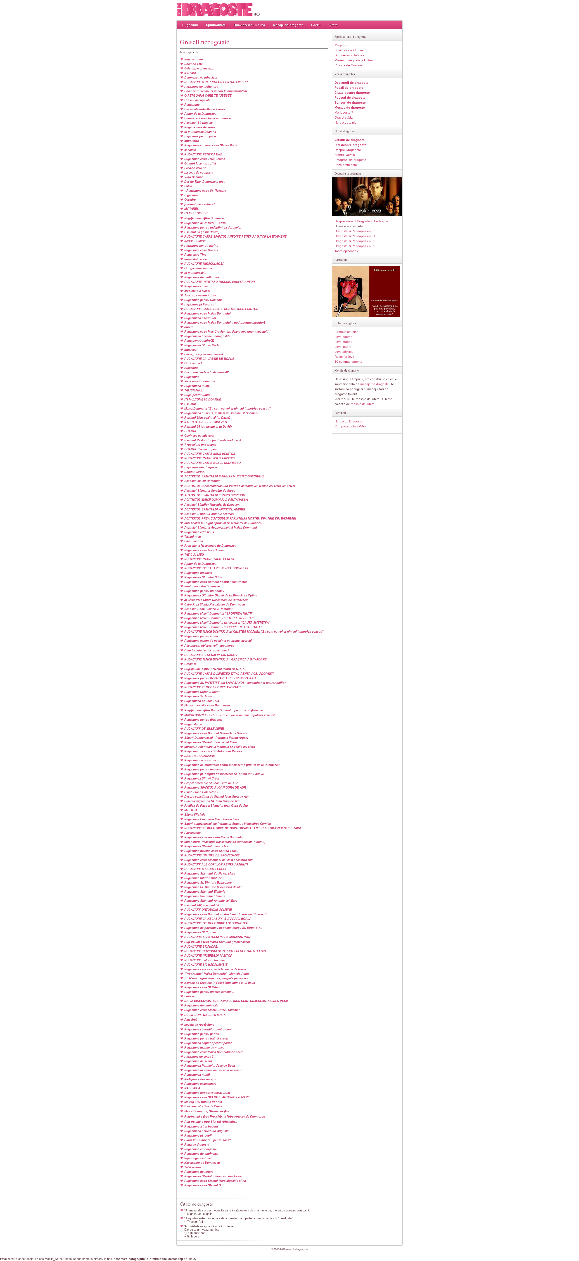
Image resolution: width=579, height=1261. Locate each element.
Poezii (315, 25)
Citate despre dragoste (352, 92)
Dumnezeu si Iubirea (249, 25)
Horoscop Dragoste (348, 421)
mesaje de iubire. (363, 404)
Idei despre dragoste (350, 145)
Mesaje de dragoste (288, 25)
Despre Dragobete (348, 150)
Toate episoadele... (348, 251)
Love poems (343, 336)
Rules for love (344, 356)
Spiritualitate (216, 25)
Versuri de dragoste (350, 140)
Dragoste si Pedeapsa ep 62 (355, 231)
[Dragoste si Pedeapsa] (367, 215)
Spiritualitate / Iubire (349, 50)
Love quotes (343, 341)
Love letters (343, 346)
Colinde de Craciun (348, 65)
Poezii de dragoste (349, 87)
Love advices (344, 351)
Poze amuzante (346, 165)
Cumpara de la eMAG (350, 426)
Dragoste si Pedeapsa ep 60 (355, 241)
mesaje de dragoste (374, 384)
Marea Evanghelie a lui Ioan (355, 60)
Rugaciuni (190, 25)
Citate (332, 25)
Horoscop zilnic (345, 122)
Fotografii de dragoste (350, 160)
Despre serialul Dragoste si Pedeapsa (362, 221)
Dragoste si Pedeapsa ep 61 (355, 236)
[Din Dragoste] (218, 9)
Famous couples (346, 332)
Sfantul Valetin (345, 155)
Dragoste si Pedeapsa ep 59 (355, 246)
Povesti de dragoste (350, 97)
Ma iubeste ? (344, 112)
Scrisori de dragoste (350, 102)
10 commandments (348, 361)
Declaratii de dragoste (351, 82)
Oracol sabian (344, 117)
